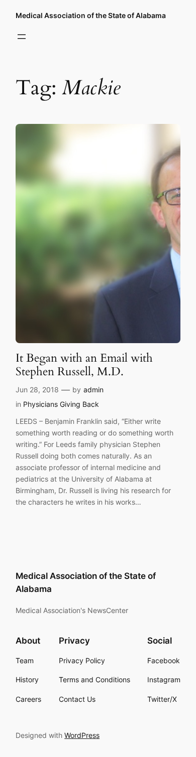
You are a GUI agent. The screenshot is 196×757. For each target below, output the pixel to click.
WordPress (82, 735)
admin (93, 389)
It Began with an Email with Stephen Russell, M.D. (84, 365)
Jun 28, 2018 (37, 389)
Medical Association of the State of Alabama (91, 15)
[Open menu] (22, 37)
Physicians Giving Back (61, 404)
